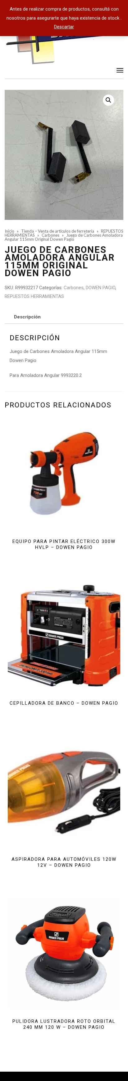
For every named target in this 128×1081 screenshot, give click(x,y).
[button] (108, 100)
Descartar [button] (64, 27)
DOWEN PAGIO (100, 287)
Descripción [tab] (27, 317)
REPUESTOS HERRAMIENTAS (34, 296)
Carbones (74, 287)
